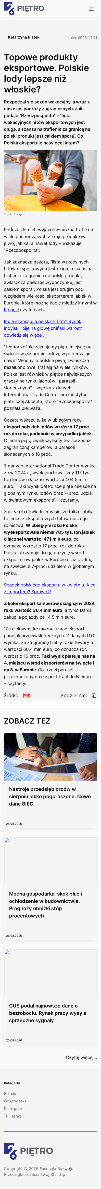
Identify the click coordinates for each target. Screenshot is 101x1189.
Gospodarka (15, 1100)
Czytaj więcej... (81, 1057)
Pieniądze (13, 1108)
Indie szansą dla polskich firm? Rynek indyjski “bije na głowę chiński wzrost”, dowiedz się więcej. (44, 328)
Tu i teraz (12, 1116)
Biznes (10, 1093)
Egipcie (11, 309)
